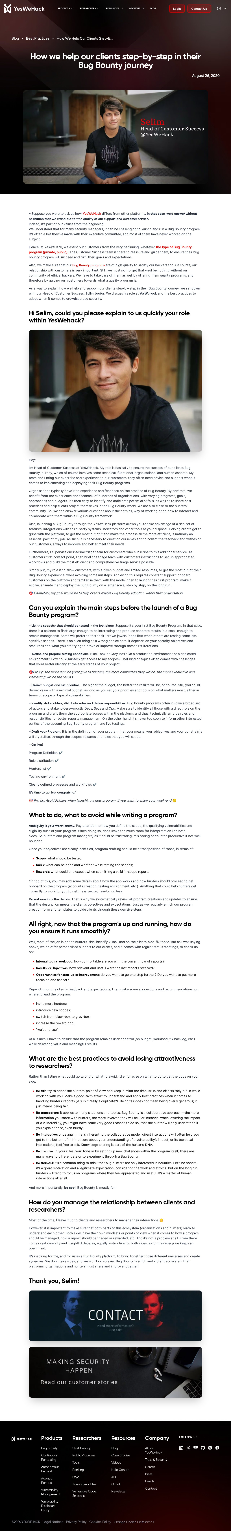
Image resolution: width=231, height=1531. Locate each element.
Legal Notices (53, 1522)
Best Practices (37, 38)
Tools (76, 1462)
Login (177, 8)
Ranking (78, 1470)
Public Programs (83, 1455)
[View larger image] (115, 391)
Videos (116, 1462)
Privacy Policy (76, 1522)
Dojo (75, 1477)
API (113, 1477)
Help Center (119, 1470)
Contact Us (199, 8)
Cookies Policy (100, 1522)
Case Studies (120, 1455)
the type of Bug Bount (173, 247)
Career (150, 1467)
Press (148, 1474)
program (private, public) (48, 252)
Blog (153, 8)
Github (116, 1484)
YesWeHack (92, 213)
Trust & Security (156, 1459)
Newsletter (119, 1491)
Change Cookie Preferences (134, 1522)
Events (149, 1481)
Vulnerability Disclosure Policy (49, 1506)
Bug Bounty (49, 1448)
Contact (151, 1488)
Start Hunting (81, 1448)
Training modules (84, 1484)
